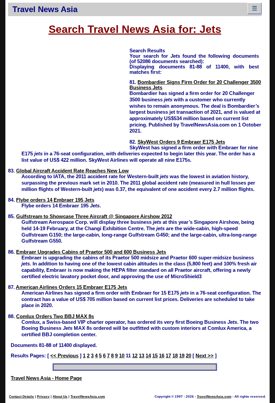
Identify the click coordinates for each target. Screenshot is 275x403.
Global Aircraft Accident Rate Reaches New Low (72, 170)
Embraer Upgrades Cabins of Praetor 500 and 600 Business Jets (91, 252)
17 (168, 355)
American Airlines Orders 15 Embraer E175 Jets (71, 287)
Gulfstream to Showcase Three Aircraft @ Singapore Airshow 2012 (94, 216)
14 (148, 355)
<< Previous (64, 355)
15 (155, 355)
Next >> (205, 355)
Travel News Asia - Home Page (46, 378)
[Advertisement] (68, 94)
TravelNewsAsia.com (87, 396)
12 (135, 355)
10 (121, 355)
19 (181, 355)
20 (188, 355)
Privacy (43, 396)
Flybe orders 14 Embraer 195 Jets (55, 200)
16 (161, 355)
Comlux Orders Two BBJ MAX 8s (55, 316)
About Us (60, 396)
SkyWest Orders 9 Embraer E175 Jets (181, 142)
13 (141, 355)
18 (175, 355)
